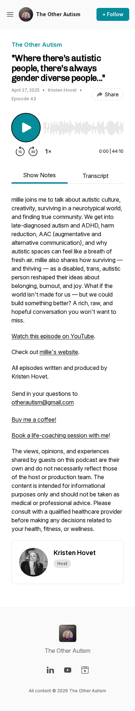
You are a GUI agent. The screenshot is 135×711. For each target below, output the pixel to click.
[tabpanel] (67, 367)
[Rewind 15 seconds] (20, 151)
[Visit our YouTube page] (67, 670)
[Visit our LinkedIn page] (50, 670)
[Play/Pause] (26, 127)
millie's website (59, 352)
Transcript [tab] (95, 175)
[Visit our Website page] (85, 670)
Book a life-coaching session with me (60, 435)
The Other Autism (58, 14)
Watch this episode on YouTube (53, 336)
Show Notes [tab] (39, 175)
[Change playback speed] (48, 151)
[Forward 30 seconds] (33, 151)
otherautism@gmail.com (43, 402)
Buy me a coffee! (34, 419)
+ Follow (112, 14)
